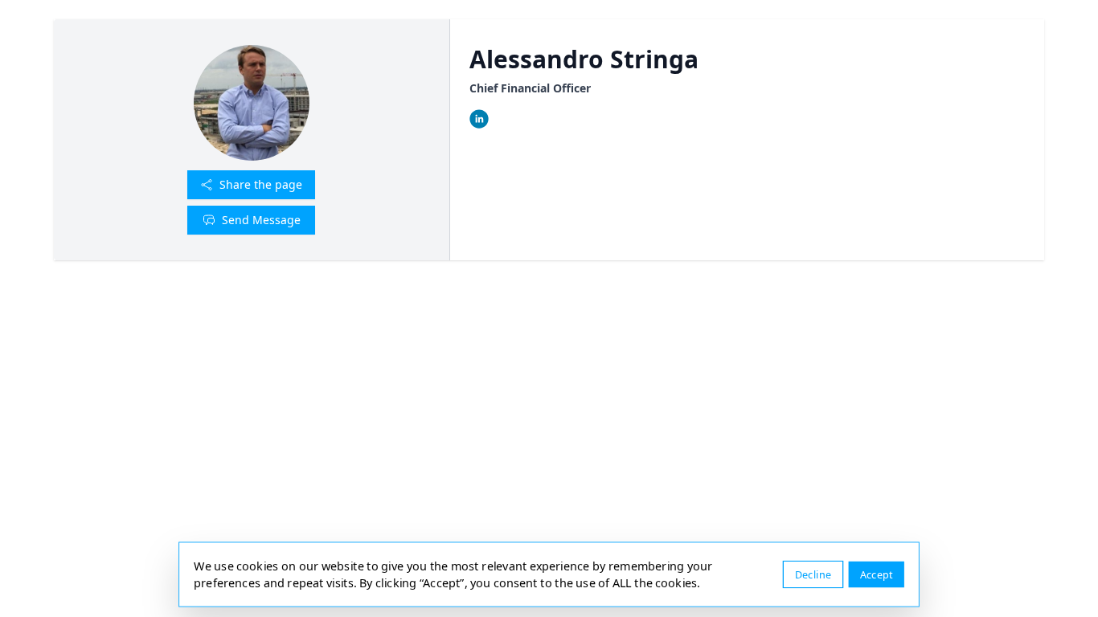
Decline (813, 574)
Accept (876, 574)
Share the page (260, 184)
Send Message (261, 219)
